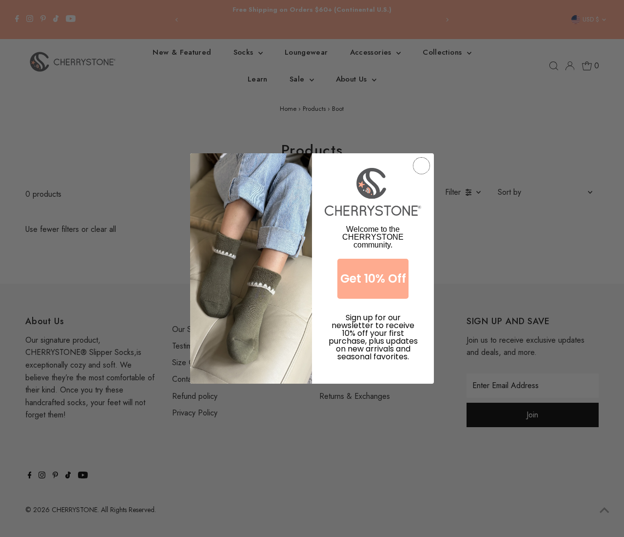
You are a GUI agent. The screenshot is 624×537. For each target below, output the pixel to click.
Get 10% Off (373, 278)
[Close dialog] (421, 165)
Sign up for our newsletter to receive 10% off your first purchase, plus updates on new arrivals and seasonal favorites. (373, 328)
